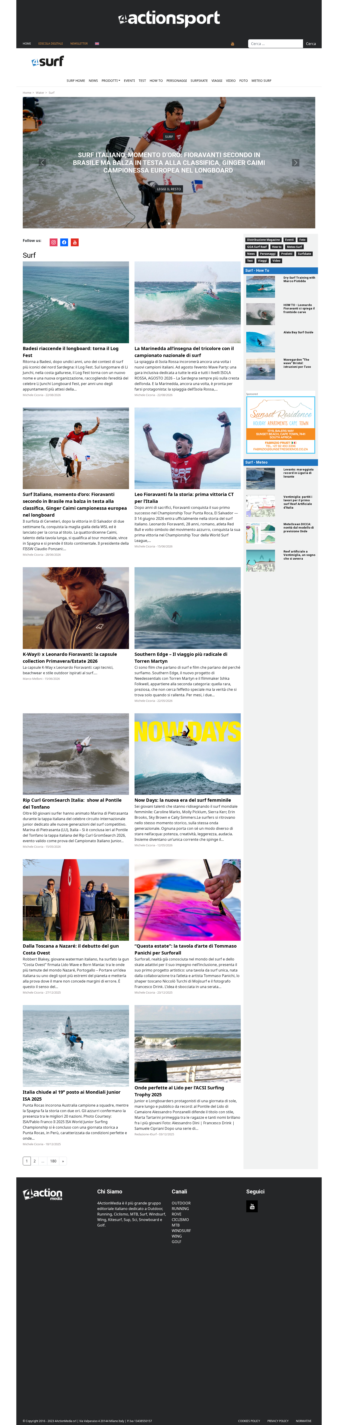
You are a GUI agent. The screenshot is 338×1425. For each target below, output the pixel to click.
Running (180, 1208)
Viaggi (217, 80)
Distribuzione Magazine (263, 240)
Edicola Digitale (50, 43)
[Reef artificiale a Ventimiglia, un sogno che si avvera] (262, 561)
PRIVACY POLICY (278, 1421)
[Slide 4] (173, 223)
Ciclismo (180, 1219)
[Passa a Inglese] (97, 43)
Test (142, 80)
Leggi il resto (169, 181)
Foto (243, 80)
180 (53, 1161)
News (93, 80)
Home (27, 43)
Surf (51, 93)
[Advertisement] (57, 1328)
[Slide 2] (165, 223)
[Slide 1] (161, 223)
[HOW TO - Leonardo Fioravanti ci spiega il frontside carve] (262, 314)
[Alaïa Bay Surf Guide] (262, 341)
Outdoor (181, 1203)
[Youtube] (232, 43)
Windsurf (181, 1230)
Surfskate (199, 80)
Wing (177, 1236)
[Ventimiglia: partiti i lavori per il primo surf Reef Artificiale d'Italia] (262, 506)
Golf (176, 1241)
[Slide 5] (176, 223)
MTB (176, 1225)
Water (40, 93)
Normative (304, 1421)
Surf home (76, 80)
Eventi (129, 80)
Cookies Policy (249, 1421)
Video (231, 80)
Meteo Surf (261, 80)
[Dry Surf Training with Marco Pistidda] (262, 287)
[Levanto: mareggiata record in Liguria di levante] (262, 479)
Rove (176, 1214)
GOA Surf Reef (257, 247)
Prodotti (110, 80)
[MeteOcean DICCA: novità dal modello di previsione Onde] (262, 533)
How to (156, 80)
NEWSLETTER (79, 43)
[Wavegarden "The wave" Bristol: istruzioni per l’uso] (262, 369)
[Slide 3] (169, 223)
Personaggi (176, 80)
